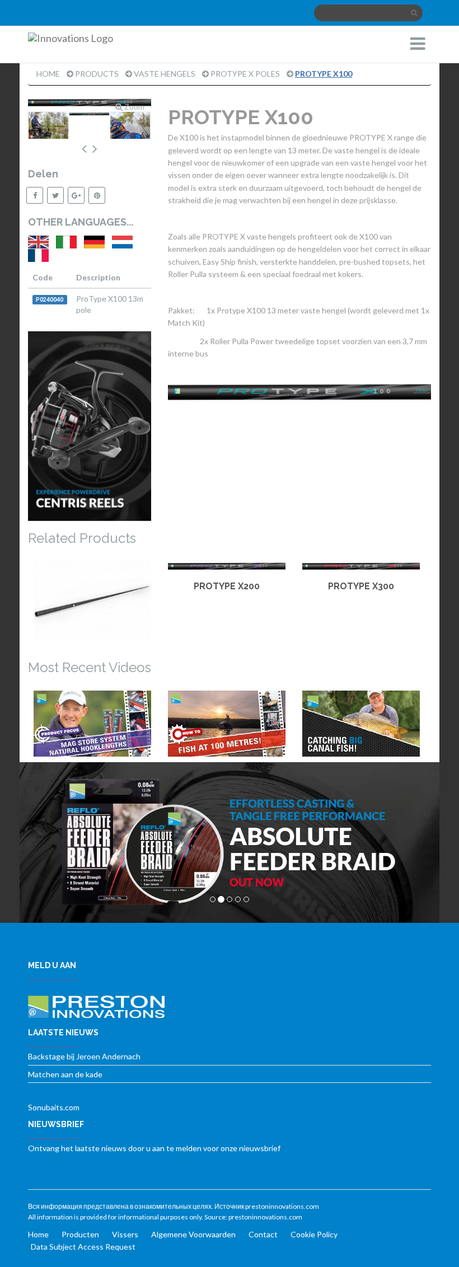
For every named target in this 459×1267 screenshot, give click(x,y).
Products (97, 73)
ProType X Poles (245, 73)
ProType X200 (227, 586)
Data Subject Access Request (83, 1246)
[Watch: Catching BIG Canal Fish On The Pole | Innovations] (361, 724)
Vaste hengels (164, 73)
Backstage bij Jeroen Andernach (84, 1056)
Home (48, 73)
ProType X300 (361, 586)
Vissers (125, 1234)
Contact (263, 1234)
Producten (80, 1234)
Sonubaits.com (53, 1107)
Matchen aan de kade (65, 1074)
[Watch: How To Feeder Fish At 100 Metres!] (226, 724)
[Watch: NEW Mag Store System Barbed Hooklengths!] (92, 724)
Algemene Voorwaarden (193, 1234)
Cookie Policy (314, 1234)
